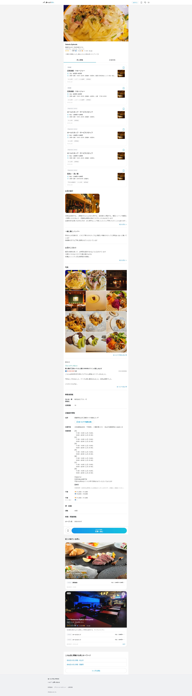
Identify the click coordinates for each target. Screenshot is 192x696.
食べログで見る (121, 387)
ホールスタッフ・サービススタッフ (80, 112)
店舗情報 (112, 60)
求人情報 (80, 60)
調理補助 (75, 582)
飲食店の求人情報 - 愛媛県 (75, 664)
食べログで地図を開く (85, 422)
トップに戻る (96, 671)
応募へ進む (99, 530)
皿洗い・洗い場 (72, 173)
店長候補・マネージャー (76, 71)
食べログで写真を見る (119, 355)
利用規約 (50, 687)
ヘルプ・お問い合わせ (54, 682)
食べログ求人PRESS (53, 679)
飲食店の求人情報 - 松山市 (75, 660)
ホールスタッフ (77, 634)
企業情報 (70, 687)
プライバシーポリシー (60, 687)
